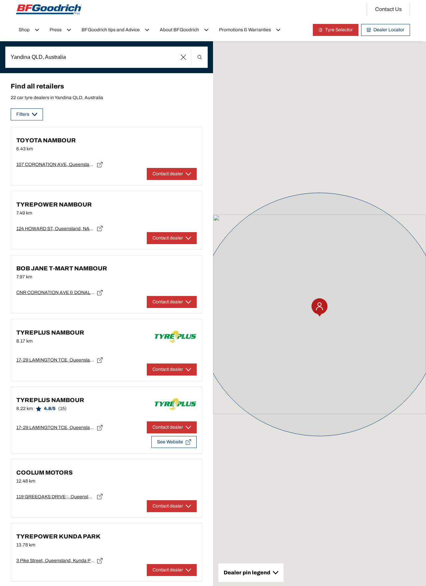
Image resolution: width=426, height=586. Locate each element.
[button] (183, 57)
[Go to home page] (49, 9)
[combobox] (106, 57)
